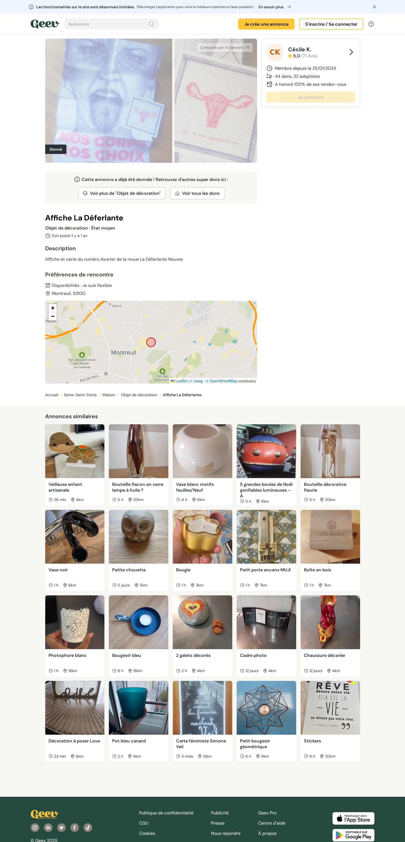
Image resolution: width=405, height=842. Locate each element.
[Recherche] (151, 24)
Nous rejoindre (226, 833)
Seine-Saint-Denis (81, 394)
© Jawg (196, 380)
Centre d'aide (271, 823)
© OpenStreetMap (221, 380)
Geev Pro (267, 813)
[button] (52, 308)
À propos (267, 833)
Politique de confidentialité (166, 813)
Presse (218, 823)
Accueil (52, 394)
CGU (143, 823)
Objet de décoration (139, 394)
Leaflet (180, 380)
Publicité (220, 813)
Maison (109, 394)
